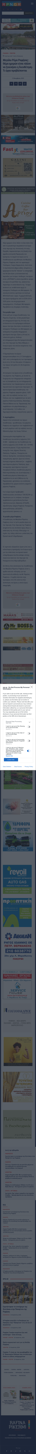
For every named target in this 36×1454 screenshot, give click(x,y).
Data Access (18, 766)
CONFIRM (10, 759)
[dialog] (18, 727)
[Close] (32, 687)
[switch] (28, 727)
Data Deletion (7, 766)
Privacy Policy (29, 766)
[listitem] (18, 722)
